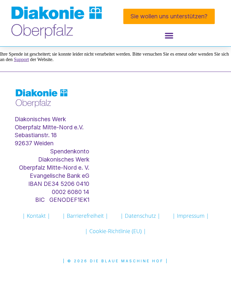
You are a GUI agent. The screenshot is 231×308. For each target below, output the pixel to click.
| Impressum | (190, 215)
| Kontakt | (36, 215)
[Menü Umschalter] (169, 35)
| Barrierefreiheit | (85, 215)
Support (21, 59)
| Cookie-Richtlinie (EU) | (115, 231)
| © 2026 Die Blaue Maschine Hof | (115, 261)
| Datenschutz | (140, 215)
